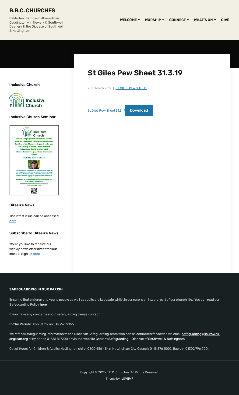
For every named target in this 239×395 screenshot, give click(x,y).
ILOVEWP (126, 378)
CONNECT (177, 20)
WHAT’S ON (203, 20)
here (12, 221)
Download (139, 110)
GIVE (225, 20)
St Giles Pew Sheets (131, 88)
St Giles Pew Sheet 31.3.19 (106, 110)
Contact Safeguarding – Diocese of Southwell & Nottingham (140, 339)
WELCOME (128, 20)
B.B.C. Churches (32, 10)
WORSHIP (153, 20)
